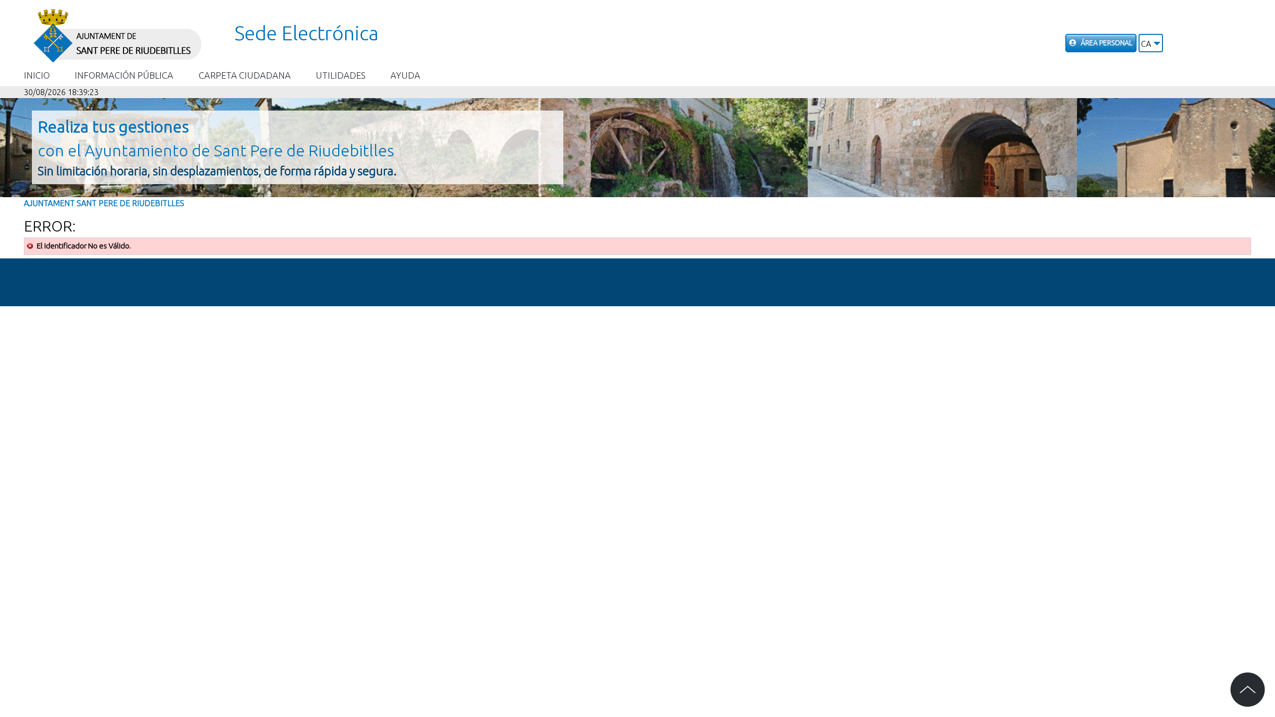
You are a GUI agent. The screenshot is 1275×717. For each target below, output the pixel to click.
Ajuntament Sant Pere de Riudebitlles (104, 203)
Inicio (37, 75)
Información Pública (124, 75)
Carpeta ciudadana (245, 75)
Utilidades (341, 75)
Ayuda (405, 75)
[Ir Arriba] (1247, 689)
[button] (1151, 43)
